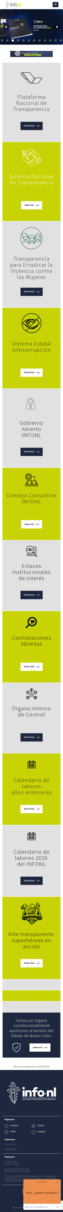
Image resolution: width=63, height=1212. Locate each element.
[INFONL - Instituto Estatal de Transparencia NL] (13, 4)
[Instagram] (33, 1132)
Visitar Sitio (29, 126)
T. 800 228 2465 (10, 1149)
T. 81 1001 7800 (10, 1145)
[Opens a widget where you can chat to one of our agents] (42, 1194)
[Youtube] (33, 1126)
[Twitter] (6, 1132)
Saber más (29, 205)
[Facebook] (6, 1126)
